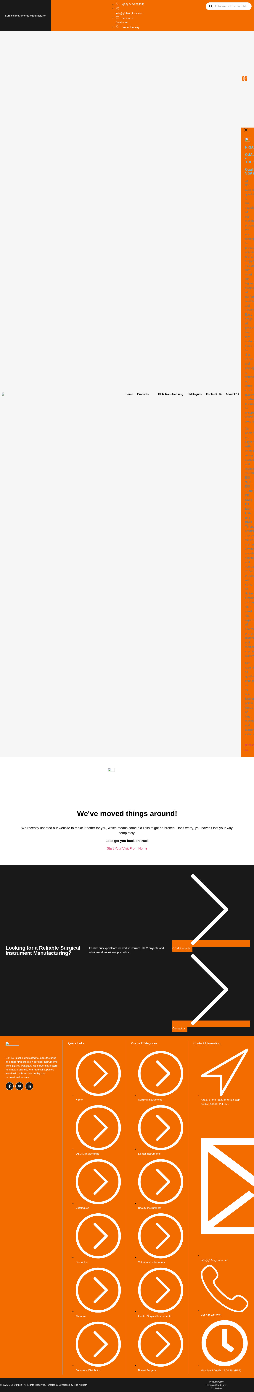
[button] (145, 394)
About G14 (232, 394)
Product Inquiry (130, 27)
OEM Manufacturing (170, 394)
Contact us (179, 1028)
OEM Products (181, 948)
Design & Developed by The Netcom (67, 1384)
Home (129, 394)
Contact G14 (213, 394)
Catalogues (195, 394)
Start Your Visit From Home (127, 848)
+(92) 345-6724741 (132, 4)
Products (143, 394)
